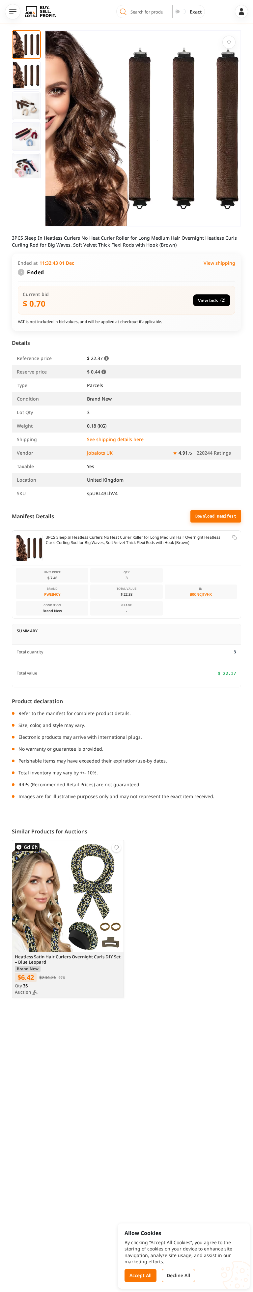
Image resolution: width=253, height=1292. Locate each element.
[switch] (180, 11)
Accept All (140, 1275)
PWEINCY (52, 594)
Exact (196, 12)
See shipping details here (115, 439)
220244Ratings (214, 453)
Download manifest (215, 516)
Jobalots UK (100, 453)
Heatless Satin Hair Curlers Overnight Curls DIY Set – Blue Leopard (68, 959)
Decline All (178, 1275)
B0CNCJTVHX (201, 594)
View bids (211, 300)
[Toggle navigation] (12, 11)
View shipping (219, 263)
